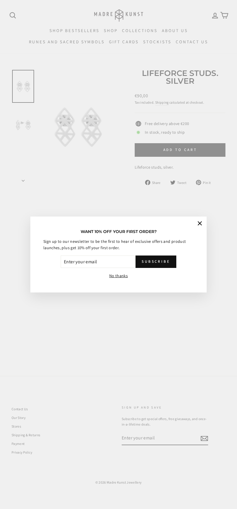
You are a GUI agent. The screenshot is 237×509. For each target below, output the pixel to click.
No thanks (118, 275)
